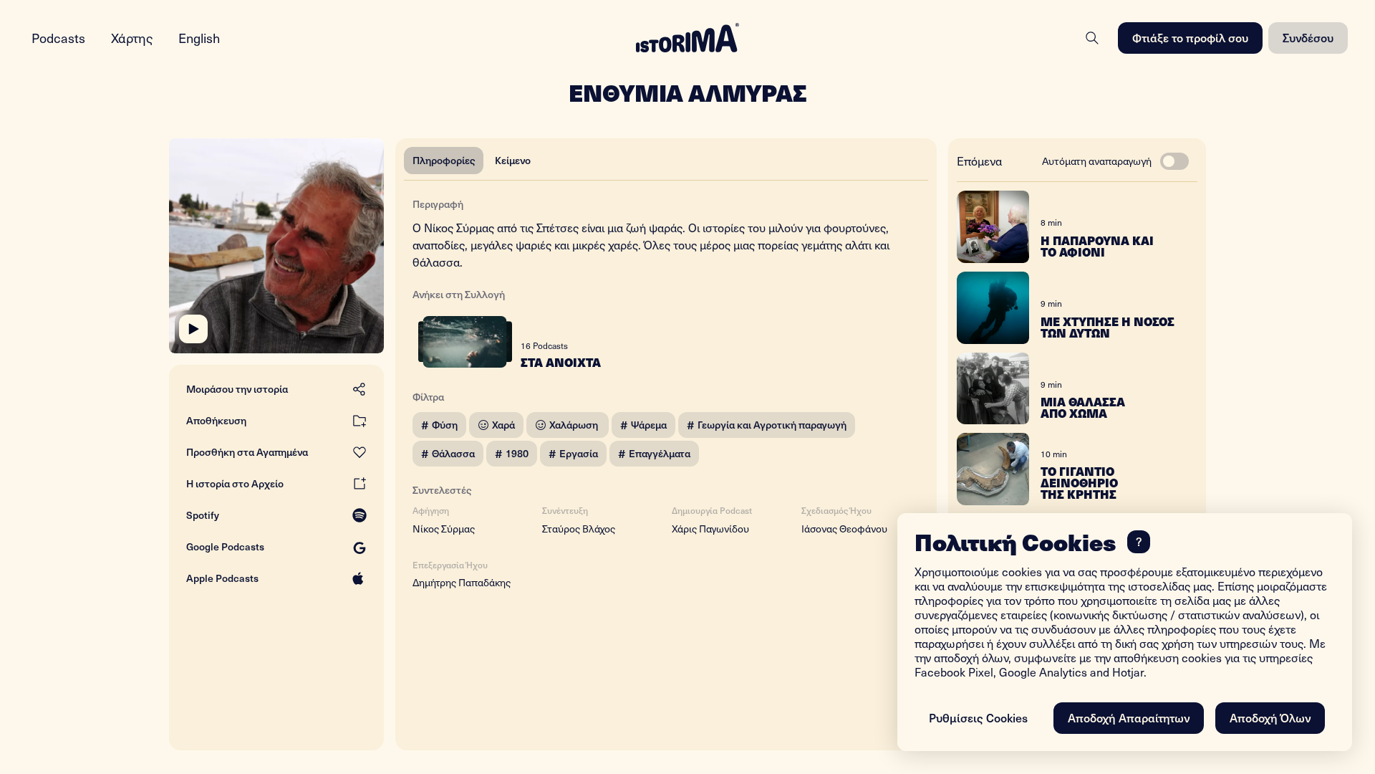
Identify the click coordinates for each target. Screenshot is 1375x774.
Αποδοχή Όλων (1270, 717)
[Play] (193, 329)
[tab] (443, 160)
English (199, 38)
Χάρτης (132, 38)
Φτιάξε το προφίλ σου (1190, 37)
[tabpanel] (666, 390)
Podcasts (58, 38)
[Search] (1092, 38)
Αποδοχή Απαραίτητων (1129, 717)
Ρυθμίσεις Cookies (978, 717)
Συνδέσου (1308, 37)
